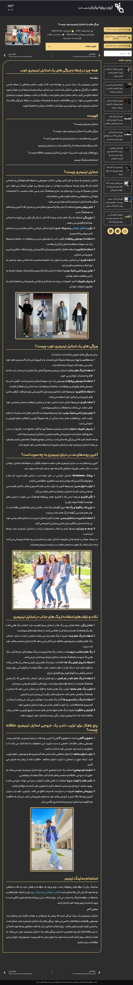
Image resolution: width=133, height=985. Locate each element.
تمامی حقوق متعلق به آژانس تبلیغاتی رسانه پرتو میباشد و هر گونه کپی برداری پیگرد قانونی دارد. (66, 982)
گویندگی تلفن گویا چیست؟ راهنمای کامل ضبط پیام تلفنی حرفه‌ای (114, 120)
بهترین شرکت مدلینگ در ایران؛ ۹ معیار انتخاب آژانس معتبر (114, 73)
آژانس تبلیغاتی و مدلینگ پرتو (45, 892)
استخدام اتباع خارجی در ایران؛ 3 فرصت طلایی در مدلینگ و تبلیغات (114, 88)
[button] (49, 46)
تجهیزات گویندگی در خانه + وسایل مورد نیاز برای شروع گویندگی (114, 218)
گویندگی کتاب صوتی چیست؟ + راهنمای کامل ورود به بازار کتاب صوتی (114, 203)
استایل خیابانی (79, 228)
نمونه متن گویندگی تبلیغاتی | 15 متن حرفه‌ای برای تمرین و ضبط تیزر (113, 136)
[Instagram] (125, 231)
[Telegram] (118, 231)
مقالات (49, 34)
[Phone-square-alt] (110, 231)
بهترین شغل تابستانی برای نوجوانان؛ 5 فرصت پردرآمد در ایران (114, 104)
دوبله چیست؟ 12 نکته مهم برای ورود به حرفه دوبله (114, 171)
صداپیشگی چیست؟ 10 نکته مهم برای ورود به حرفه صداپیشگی (114, 187)
